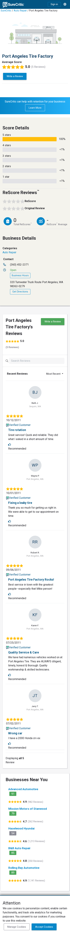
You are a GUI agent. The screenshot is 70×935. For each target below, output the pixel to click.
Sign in (54, 4)
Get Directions (20, 291)
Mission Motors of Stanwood (27, 808)
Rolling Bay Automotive (23, 867)
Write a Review (15, 76)
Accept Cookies (44, 926)
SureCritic (6, 10)
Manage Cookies (16, 926)
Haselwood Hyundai (21, 828)
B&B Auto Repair (19, 848)
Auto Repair (20, 10)
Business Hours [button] (20, 275)
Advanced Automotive (23, 789)
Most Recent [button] (53, 373)
